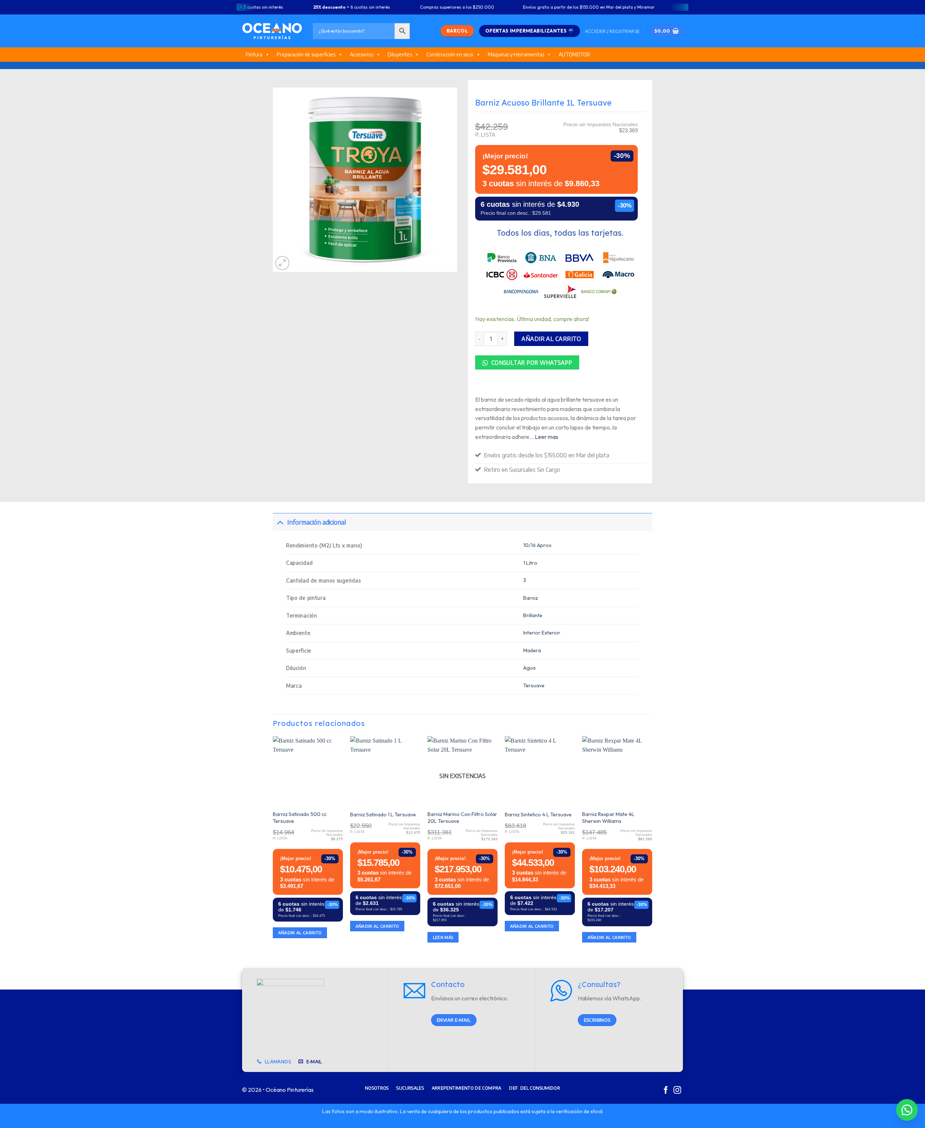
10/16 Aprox (537, 545)
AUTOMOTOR (574, 54)
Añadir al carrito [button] (300, 932)
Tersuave (534, 685)
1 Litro (530, 563)
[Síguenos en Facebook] (666, 1090)
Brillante (532, 615)
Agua (529, 668)
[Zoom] (282, 263)
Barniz (530, 598)
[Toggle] (280, 522)
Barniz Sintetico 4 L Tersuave (538, 814)
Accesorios (361, 54)
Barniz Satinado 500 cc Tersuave (300, 817)
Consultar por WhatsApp (531, 362)
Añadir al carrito (551, 338)
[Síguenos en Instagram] (677, 1090)
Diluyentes (400, 54)
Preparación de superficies (306, 54)
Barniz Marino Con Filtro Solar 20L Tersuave (462, 817)
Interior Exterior (541, 632)
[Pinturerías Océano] (272, 31)
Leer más (443, 937)
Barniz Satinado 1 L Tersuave (383, 814)
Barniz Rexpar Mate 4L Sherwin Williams (608, 817)
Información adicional (316, 522)
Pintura (254, 54)
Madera (532, 650)
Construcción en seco (449, 54)
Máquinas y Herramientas (516, 54)
